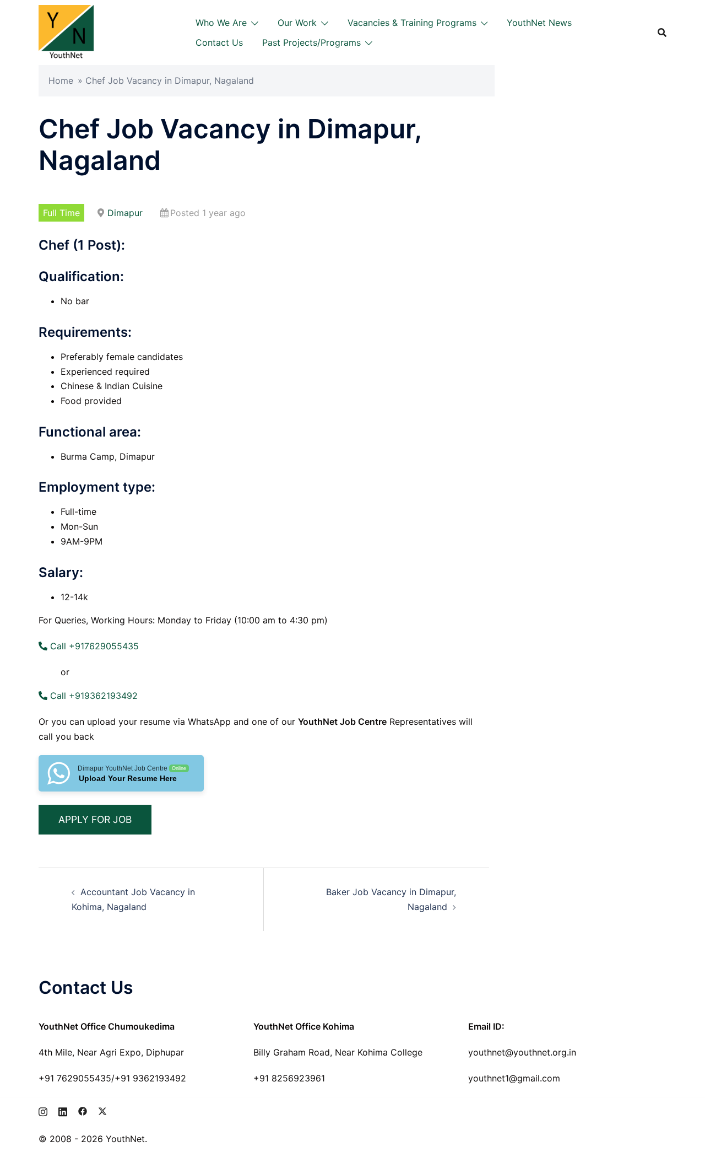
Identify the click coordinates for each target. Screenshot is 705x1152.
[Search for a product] (662, 32)
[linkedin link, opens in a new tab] (62, 1110)
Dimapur (125, 212)
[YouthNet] (66, 31)
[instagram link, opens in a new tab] (43, 1110)
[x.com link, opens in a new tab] (102, 1110)
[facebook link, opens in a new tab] (82, 1110)
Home (60, 80)
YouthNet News (539, 22)
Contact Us (219, 42)
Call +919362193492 (92, 695)
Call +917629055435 (93, 646)
